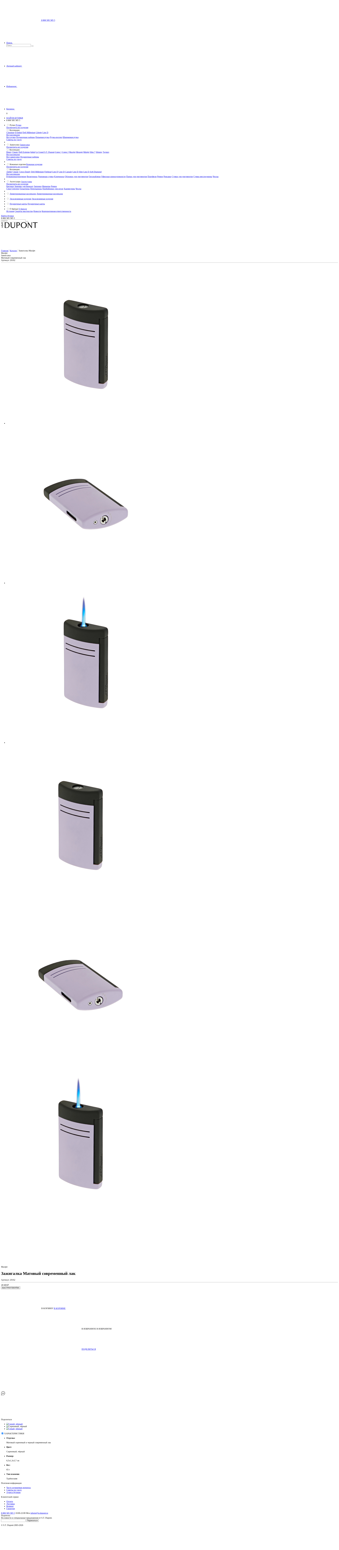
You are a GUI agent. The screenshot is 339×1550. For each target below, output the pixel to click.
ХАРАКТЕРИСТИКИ (14, 1433)
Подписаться (32, 1520)
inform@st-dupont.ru (39, 1513)
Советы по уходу (14, 140)
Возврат (10, 1506)
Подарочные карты (18, 204)
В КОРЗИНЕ (60, 1308)
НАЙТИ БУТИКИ (14, 118)
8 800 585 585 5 (8, 1513)
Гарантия (10, 1508)
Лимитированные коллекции (23, 194)
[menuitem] (18, 125)
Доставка (10, 1504)
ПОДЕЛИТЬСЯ (89, 1349)
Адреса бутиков (13, 1492)
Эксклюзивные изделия (20, 199)
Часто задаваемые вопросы (18, 1487)
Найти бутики (7, 216)
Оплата (9, 1501)
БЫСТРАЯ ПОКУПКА (10, 1288)
